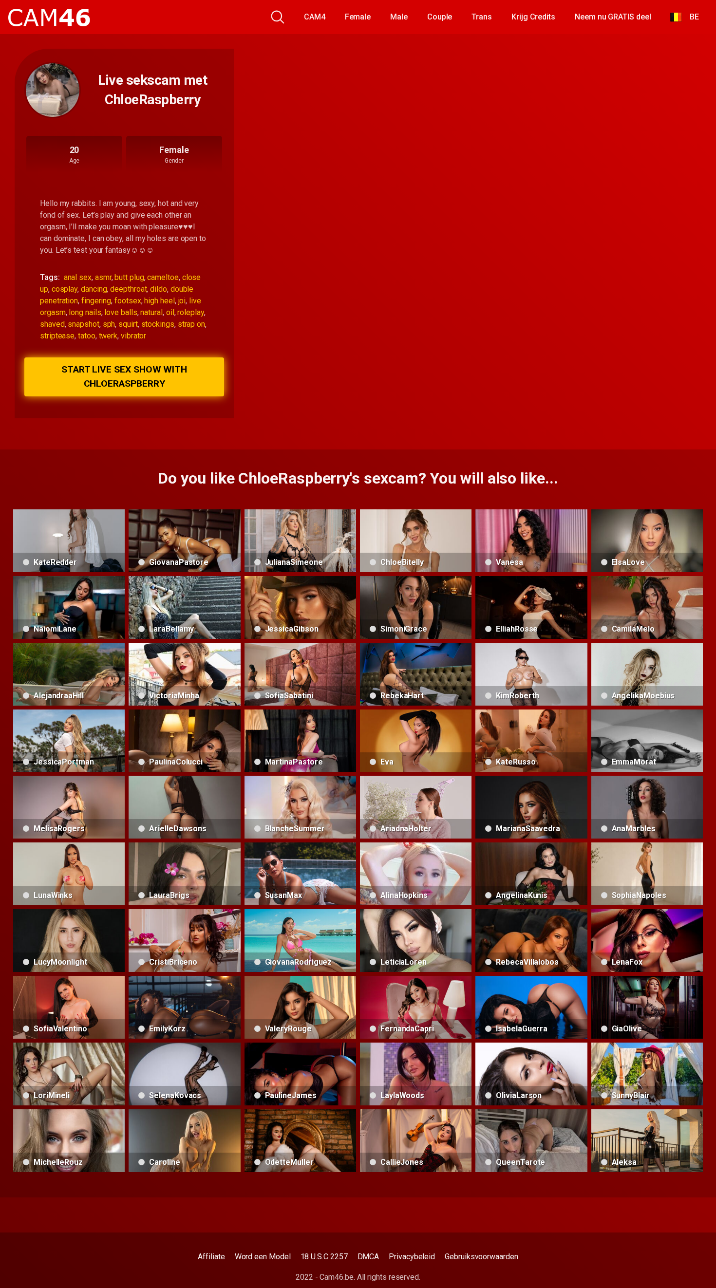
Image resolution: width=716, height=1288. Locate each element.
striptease (57, 335)
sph (109, 324)
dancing (94, 289)
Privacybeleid (412, 1256)
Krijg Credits (533, 16)
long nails (85, 312)
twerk (108, 335)
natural (151, 312)
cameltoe (162, 277)
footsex (127, 300)
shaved (52, 324)
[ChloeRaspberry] (52, 90)
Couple (439, 16)
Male (399, 16)
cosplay (64, 289)
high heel (159, 300)
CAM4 (314, 16)
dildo (158, 289)
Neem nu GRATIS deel (613, 16)
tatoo (86, 335)
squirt (128, 324)
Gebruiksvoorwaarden (481, 1256)
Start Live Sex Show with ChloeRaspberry (124, 376)
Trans (481, 16)
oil (170, 312)
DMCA (368, 1256)
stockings (157, 324)
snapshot (83, 324)
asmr (103, 277)
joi (182, 300)
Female (358, 16)
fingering (96, 300)
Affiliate (211, 1256)
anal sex (78, 277)
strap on (191, 324)
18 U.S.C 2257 (324, 1256)
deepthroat (128, 289)
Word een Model (263, 1256)
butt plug (129, 277)
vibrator (133, 335)
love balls (120, 312)
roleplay (190, 312)
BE (690, 16)
